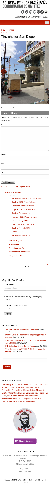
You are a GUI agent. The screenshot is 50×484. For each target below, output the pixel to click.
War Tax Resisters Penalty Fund (22, 401)
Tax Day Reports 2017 (21, 228)
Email (3, 163)
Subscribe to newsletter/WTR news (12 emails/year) (23, 297)
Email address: (9, 284)
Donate (26, 266)
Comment (5, 125)
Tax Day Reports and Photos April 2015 (28, 198)
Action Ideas (14, 244)
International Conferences (19, 252)
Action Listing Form (20, 221)
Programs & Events (14, 192)
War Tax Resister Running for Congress (21, 329)
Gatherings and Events (18, 248)
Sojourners (28, 399)
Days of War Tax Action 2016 (23, 209)
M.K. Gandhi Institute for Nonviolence (22, 396)
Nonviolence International (12, 399)
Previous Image (7, 30)
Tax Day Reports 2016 (21, 213)
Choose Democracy (16, 387)
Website (4, 173)
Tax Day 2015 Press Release (24, 202)
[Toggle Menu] (47, 22)
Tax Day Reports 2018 (21, 235)
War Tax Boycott (15, 241)
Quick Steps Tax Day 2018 (23, 224)
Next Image (6, 33)
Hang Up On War (16, 255)
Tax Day (12, 195)
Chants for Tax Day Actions (23, 206)
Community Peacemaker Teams (15, 385)
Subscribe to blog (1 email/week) (16, 305)
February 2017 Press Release (24, 217)
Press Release (18, 232)
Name (4, 154)
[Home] (25, 3)
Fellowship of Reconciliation (23, 390)
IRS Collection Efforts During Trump (20, 346)
